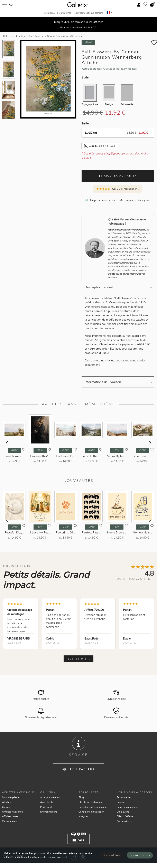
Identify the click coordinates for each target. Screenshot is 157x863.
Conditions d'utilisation (91, 811)
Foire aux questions (127, 807)
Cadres (6, 807)
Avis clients (46, 802)
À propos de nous (50, 797)
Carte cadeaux (80, 769)
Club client (123, 811)
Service (120, 802)
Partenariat (46, 807)
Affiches (6, 802)
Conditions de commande (92, 807)
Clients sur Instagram (90, 802)
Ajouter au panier (120, 175)
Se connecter (124, 797)
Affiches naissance (12, 811)
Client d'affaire (125, 816)
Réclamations (124, 821)
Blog (81, 797)
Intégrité (82, 816)
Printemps (130, 69)
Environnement (48, 811)
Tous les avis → (78, 658)
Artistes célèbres (113, 69)
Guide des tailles (102, 146)
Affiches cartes (10, 816)
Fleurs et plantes (92, 69)
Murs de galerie (10, 797)
